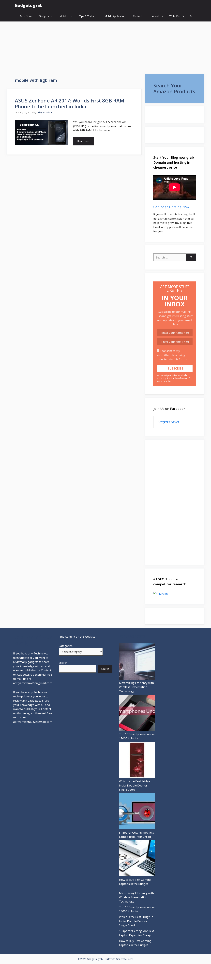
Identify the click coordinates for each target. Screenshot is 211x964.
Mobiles (64, 16)
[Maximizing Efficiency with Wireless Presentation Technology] (137, 662)
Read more (83, 141)
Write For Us (176, 16)
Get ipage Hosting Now (171, 207)
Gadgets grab (29, 5)
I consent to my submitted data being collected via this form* (172, 355)
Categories (66, 646)
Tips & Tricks (86, 16)
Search (63, 663)
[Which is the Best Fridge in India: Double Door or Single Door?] (137, 760)
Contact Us (139, 16)
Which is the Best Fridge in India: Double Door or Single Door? (136, 785)
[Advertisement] (105, 46)
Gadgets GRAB (168, 422)
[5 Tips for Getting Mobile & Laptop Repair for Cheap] (137, 811)
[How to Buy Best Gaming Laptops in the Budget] (137, 859)
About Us (157, 16)
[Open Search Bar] (191, 16)
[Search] (191, 257)
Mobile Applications (115, 16)
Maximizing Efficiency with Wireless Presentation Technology (136, 687)
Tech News (25, 16)
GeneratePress (125, 959)
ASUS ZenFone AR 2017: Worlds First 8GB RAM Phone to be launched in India (69, 103)
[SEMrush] (174, 594)
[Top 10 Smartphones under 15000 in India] (137, 713)
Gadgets (44, 16)
